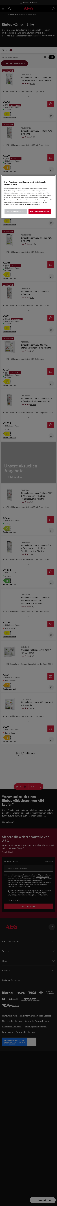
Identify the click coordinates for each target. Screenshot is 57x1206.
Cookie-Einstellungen (15, 211)
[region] (28, 196)
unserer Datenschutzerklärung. (30, 204)
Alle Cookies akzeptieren (39, 211)
